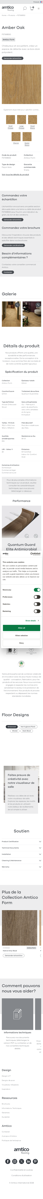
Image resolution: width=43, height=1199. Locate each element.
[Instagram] (14, 1161)
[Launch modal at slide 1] (38, 304)
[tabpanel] (21, 841)
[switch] (37, 597)
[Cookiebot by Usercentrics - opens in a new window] (30, 554)
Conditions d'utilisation (21, 1175)
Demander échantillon (12, 58)
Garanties (6, 1113)
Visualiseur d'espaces (10, 1085)
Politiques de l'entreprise (11, 1140)
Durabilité (6, 1117)
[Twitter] (21, 1161)
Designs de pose (8, 1080)
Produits (11, 15)
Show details (30, 621)
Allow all (21, 628)
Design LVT (6, 1076)
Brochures (6, 1104)
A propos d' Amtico (9, 1136)
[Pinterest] (35, 1161)
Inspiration (6, 1089)
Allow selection (21, 635)
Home (4, 15)
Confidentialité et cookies (21, 1170)
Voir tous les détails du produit (15, 174)
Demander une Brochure (13, 245)
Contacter (8, 272)
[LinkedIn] (28, 1161)
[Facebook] (7, 1161)
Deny (21, 643)
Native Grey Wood (10, 951)
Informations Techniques (11, 1108)
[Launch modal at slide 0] (17, 304)
